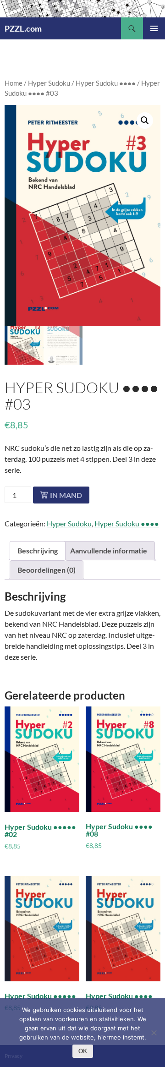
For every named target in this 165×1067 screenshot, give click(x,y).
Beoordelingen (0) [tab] (46, 569)
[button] (145, 120)
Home (13, 83)
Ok (82, 1051)
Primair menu (154, 28)
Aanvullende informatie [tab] (108, 550)
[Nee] (153, 1032)
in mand (66, 495)
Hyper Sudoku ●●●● (106, 83)
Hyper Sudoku (49, 83)
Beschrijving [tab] (37, 550)
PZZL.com (23, 28)
